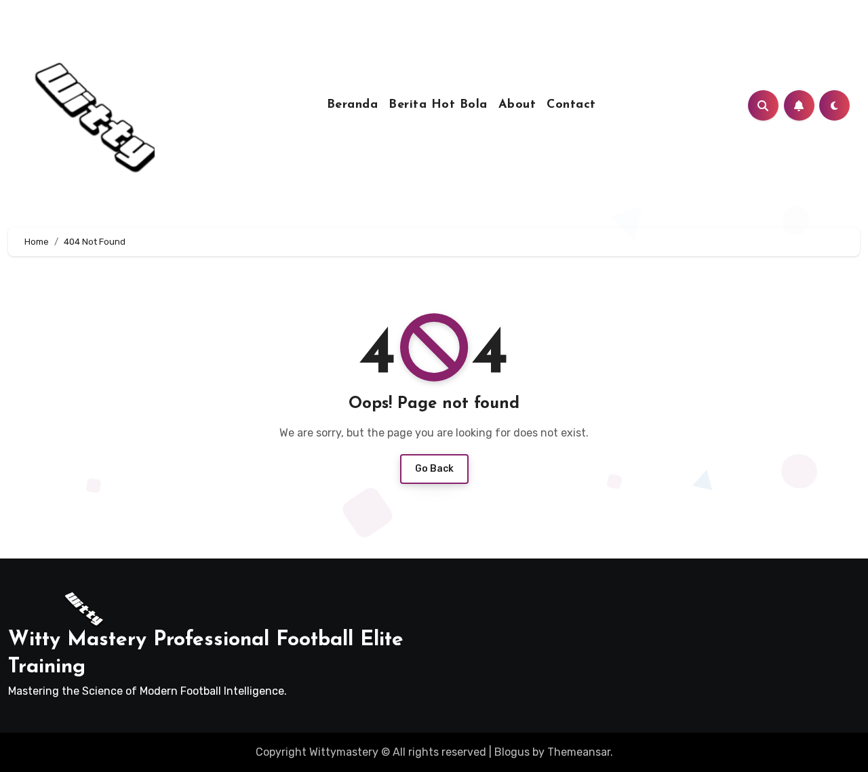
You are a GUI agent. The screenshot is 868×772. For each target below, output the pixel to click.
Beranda (352, 105)
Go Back (434, 468)
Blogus (512, 752)
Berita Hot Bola (438, 105)
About (517, 105)
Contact (571, 105)
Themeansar (578, 752)
